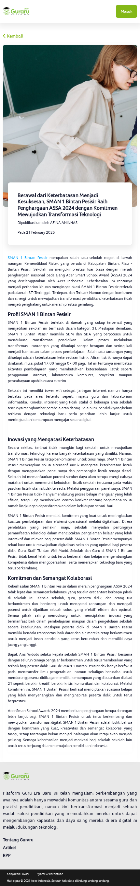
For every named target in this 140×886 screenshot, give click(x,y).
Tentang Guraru (18, 839)
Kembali (14, 36)
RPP (7, 855)
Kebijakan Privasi (18, 874)
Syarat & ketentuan (50, 874)
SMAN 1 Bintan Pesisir (28, 257)
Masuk (126, 11)
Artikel (9, 847)
